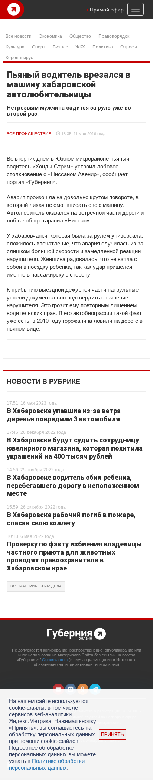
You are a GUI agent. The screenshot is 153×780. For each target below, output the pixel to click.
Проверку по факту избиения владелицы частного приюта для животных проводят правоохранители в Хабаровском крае (74, 556)
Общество (80, 36)
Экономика (50, 36)
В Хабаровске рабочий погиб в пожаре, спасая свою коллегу (71, 519)
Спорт (38, 46)
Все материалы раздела (36, 586)
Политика (102, 46)
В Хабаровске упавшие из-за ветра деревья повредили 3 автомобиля (64, 415)
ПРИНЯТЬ (112, 734)
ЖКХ (80, 46)
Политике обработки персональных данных (47, 764)
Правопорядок (113, 36)
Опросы (128, 46)
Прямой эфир (107, 9)
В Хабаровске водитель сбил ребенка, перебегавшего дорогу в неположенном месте (73, 485)
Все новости (19, 36)
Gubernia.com (55, 659)
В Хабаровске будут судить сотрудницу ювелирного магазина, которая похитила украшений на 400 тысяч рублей (75, 448)
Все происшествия (29, 133)
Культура (15, 46)
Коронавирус (19, 57)
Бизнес (60, 46)
